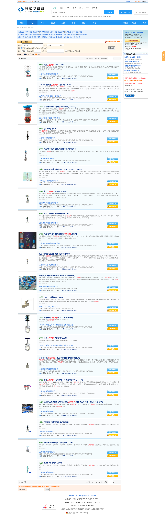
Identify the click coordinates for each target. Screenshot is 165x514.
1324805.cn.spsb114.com (69, 78)
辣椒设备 (30, 37)
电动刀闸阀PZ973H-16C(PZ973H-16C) (54, 254)
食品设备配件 (68, 37)
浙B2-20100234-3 (94, 499)
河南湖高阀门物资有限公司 (48, 203)
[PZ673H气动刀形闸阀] (27, 428)
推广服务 (78, 495)
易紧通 (134, 23)
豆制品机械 (44, 34)
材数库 (125, 23)
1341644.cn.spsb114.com (69, 207)
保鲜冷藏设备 (82, 34)
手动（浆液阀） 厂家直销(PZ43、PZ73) (63, 379)
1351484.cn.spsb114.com (69, 395)
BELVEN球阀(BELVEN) (53, 297)
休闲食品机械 (77, 32)
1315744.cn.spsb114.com (69, 435)
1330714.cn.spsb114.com (69, 247)
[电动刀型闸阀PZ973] (27, 199)
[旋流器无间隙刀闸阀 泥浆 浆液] (27, 114)
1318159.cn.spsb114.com (69, 185)
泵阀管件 (45, 37)
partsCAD (143, 23)
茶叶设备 (37, 37)
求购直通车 (142, 12)
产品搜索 (109, 12)
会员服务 (138, 1)
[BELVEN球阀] (27, 304)
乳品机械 (36, 34)
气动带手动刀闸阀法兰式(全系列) (60, 233)
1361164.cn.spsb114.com (69, 122)
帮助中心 (144, 1)
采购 (53, 23)
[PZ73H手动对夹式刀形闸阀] (27, 449)
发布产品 (126, 12)
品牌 (63, 23)
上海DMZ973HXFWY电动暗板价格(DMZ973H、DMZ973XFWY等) (74, 402)
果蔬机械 (36, 32)
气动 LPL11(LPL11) (55, 64)
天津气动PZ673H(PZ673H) (58, 317)
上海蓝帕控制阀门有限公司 (48, 74)
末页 (99, 58)
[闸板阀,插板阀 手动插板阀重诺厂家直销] (27, 283)
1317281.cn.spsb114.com (69, 142)
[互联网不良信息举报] (49, 506)
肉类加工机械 (44, 32)
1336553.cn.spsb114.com (69, 162)
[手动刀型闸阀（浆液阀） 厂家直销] (27, 387)
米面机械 (61, 32)
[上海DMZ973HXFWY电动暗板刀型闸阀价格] (27, 408)
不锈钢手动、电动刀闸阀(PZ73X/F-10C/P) (59, 358)
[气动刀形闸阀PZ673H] (27, 220)
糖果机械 (59, 34)
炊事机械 (68, 32)
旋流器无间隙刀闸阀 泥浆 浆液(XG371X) (60, 106)
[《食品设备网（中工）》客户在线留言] (130, 95)
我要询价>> (112, 75)
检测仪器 (59, 37)
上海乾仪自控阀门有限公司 (48, 180)
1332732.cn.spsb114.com (69, 373)
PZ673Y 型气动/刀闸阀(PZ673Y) (55, 84)
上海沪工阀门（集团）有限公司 (50, 96)
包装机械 (52, 37)
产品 (32, 23)
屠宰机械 (53, 32)
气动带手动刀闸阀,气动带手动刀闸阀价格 (60, 149)
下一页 (95, 58)
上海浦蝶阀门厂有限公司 (48, 158)
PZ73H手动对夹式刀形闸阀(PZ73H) (58, 442)
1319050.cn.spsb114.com (69, 329)
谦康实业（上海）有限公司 (48, 306)
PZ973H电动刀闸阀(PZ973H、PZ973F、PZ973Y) (64, 169)
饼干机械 (28, 34)
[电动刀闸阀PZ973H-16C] (27, 261)
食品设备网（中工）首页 (25, 1)
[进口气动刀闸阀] (27, 135)
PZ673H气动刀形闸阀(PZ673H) (56, 422)
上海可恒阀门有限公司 (47, 138)
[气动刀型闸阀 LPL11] (27, 71)
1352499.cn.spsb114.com (69, 290)
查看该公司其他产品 (47, 78)
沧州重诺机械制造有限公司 (48, 286)
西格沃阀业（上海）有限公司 (49, 118)
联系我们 (93, 495)
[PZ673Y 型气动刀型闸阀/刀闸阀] (27, 92)
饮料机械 (28, 32)
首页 (22, 23)
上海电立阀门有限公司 (47, 431)
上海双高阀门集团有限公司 (48, 369)
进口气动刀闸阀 (50, 128)
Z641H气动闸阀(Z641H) (53, 462)
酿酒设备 (52, 34)
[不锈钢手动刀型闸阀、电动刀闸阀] (27, 365)
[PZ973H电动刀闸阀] (27, 176)
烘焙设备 (21, 34)
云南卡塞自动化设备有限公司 (49, 243)
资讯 (73, 23)
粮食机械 (74, 34)
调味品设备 (22, 37)
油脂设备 (66, 34)
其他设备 (77, 37)
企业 (42, 23)
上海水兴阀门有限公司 (47, 391)
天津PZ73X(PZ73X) (55, 338)
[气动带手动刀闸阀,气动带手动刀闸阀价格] (27, 155)
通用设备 (21, 32)
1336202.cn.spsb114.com (69, 269)
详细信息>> (112, 78)
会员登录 (129, 1)
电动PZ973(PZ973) (55, 191)
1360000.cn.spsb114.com (69, 100)
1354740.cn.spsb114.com (69, 310)
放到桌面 (36, 1)
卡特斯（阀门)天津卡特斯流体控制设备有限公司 (56, 325)
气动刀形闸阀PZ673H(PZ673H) (56, 213)
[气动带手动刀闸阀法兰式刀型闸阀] (27, 240)
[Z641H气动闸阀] (27, 469)
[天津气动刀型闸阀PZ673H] (27, 324)
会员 (94, 23)
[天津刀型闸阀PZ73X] (27, 344)
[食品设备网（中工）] (36, 10)
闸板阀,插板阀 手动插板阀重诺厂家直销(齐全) (57, 275)
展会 (84, 23)
